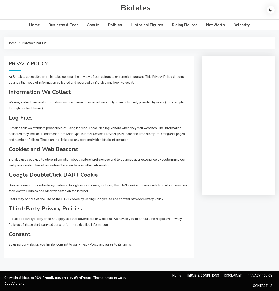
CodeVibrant (14, 284)
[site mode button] (271, 10)
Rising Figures (184, 25)
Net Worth (215, 25)
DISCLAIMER (233, 276)
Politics (115, 25)
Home (34, 25)
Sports (93, 25)
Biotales (136, 8)
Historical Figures (147, 25)
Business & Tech (63, 25)
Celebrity (241, 25)
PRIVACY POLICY (260, 276)
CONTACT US (262, 286)
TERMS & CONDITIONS (202, 276)
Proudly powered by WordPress (67, 278)
